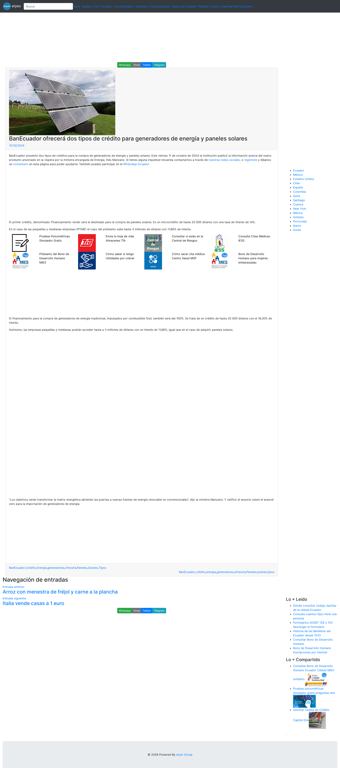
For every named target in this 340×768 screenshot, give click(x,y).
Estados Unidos (303, 179)
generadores (55, 567)
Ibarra (297, 225)
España (298, 187)
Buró (77, 6)
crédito (200, 572)
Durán (297, 230)
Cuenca (298, 204)
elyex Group (184, 754)
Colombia (299, 191)
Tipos (102, 567)
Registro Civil (91, 6)
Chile (296, 183)
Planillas (203, 6)
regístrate (250, 160)
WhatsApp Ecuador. (136, 164)
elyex (16, 6)
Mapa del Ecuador (184, 6)
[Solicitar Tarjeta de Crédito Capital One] (317, 720)
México (298, 174)
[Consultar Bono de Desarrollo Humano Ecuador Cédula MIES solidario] (316, 679)
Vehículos (141, 6)
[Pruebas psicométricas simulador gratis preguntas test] (304, 701)
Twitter (147, 64)
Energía (42, 567)
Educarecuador (160, 6)
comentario (20, 164)
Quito (296, 196)
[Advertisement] (106, 37)
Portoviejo (300, 221)
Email (137, 64)
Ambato (298, 217)
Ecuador (107, 6)
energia (211, 572)
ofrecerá (70, 567)
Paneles (82, 567)
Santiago (299, 200)
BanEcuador (17, 567)
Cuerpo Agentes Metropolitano (231, 6)
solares (262, 572)
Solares (93, 567)
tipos (271, 572)
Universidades (123, 6)
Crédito (31, 567)
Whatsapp (125, 64)
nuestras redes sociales (224, 160)
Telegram (159, 64)
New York (299, 208)
